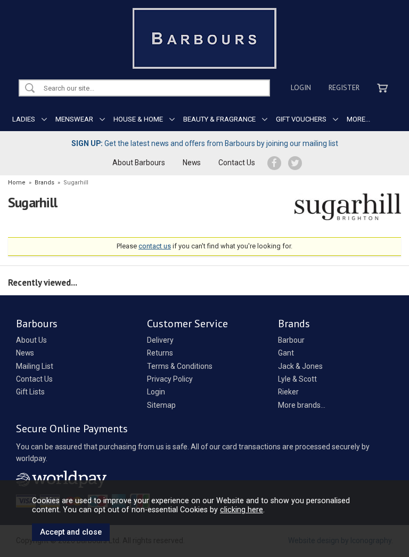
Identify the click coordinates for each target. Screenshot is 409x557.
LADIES (23, 119)
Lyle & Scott (297, 379)
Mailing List (34, 366)
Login (301, 87)
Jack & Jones (300, 366)
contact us (154, 246)
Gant (286, 353)
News (192, 162)
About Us (31, 340)
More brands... (301, 405)
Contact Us (236, 162)
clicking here (241, 509)
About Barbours (138, 162)
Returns (160, 353)
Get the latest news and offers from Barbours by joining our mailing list (204, 143)
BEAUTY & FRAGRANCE (219, 119)
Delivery (160, 340)
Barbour (291, 340)
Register (344, 87)
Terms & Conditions (179, 366)
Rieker (288, 392)
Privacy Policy (170, 379)
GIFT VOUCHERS (301, 119)
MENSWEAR (74, 119)
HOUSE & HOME (138, 119)
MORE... (358, 119)
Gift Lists (30, 392)
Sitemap (161, 405)
